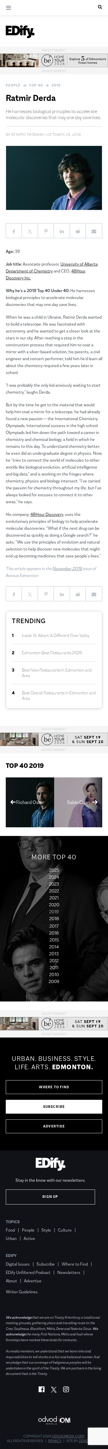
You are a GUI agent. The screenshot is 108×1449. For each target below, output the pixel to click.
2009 (54, 981)
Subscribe (54, 1106)
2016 (54, 933)
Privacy (55, 1441)
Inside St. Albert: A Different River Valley (56, 635)
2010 (54, 974)
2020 (54, 904)
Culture (65, 1230)
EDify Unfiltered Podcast (28, 1272)
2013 (54, 953)
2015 (54, 940)
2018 (54, 918)
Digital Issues (18, 1264)
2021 (54, 898)
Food (10, 1230)
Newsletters (68, 1272)
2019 (56, 85)
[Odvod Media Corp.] (54, 1420)
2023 (54, 884)
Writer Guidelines (22, 1291)
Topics (13, 1221)
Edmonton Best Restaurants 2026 (52, 652)
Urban (11, 1238)
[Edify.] (20, 31)
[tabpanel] (54, 1094)
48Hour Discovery (46, 514)
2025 (54, 870)
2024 (54, 877)
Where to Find (54, 1087)
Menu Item (16, 1283)
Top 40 (36, 85)
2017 (54, 926)
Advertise (54, 1126)
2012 (54, 960)
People (13, 85)
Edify (11, 1255)
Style (46, 1230)
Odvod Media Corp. (68, 1436)
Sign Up (50, 1196)
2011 (54, 967)
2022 (54, 891)
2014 (54, 947)
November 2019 (67, 568)
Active (29, 1238)
